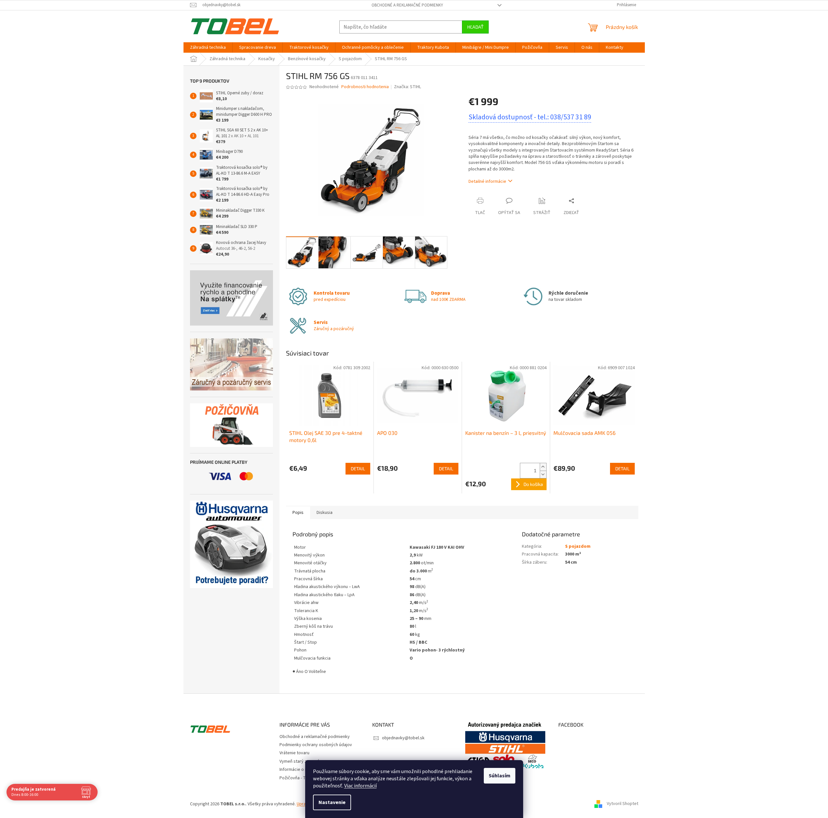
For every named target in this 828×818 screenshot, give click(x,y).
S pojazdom (577, 546)
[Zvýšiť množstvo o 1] (543, 467)
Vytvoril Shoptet (622, 804)
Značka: (407, 87)
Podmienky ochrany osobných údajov (315, 745)
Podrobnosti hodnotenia (365, 87)
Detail (358, 468)
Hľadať (475, 27)
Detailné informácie (487, 181)
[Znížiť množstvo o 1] (543, 474)
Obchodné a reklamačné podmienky (407, 5)
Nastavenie (332, 802)
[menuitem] (207, 47)
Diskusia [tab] (325, 512)
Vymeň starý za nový (299, 761)
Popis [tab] (298, 512)
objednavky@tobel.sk (403, 738)
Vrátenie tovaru (294, 753)
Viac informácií (360, 785)
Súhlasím (499, 775)
